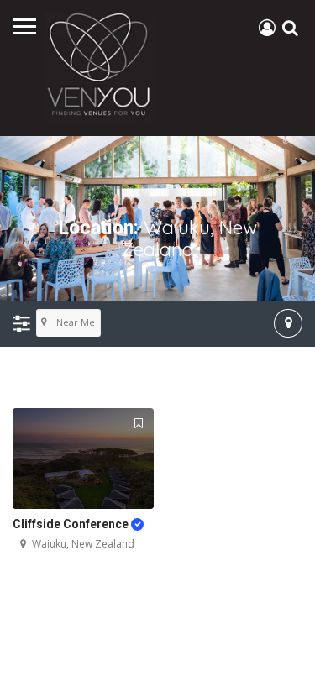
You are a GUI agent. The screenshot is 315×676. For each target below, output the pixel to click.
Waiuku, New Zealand (83, 544)
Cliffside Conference (72, 524)
